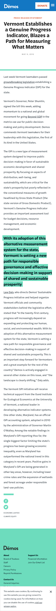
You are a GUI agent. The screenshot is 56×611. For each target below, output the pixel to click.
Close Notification (50, 598)
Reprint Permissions (13, 573)
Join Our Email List (36, 562)
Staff (6, 562)
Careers (7, 566)
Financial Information (37, 558)
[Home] (11, 9)
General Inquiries (11, 583)
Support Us (33, 555)
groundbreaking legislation (19, 82)
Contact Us (9, 579)
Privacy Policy (10, 569)
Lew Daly (8, 292)
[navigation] (53, 5)
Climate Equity (10, 516)
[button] (6, 501)
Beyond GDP (35, 116)
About (6, 555)
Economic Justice (12, 512)
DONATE (42, 5)
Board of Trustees (11, 558)
